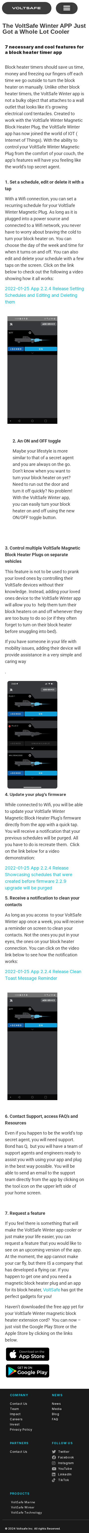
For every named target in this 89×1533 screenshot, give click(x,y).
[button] (66, 8)
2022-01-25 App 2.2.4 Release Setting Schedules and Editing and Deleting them (44, 295)
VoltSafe (51, 1289)
